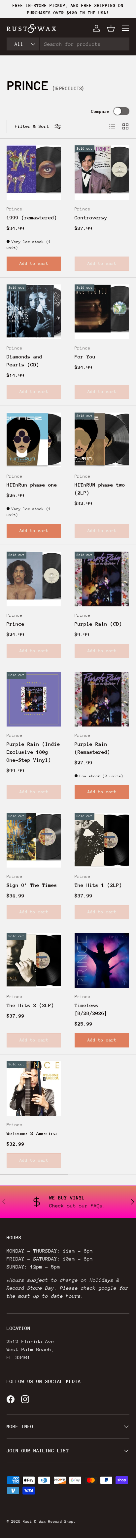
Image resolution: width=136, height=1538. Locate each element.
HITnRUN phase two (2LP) (100, 489)
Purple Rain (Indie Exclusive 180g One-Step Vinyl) (33, 752)
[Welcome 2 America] (34, 1088)
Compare (100, 111)
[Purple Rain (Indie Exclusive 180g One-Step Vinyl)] (34, 699)
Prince (15, 624)
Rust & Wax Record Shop (48, 1521)
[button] (111, 28)
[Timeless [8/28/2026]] (102, 960)
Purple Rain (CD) (98, 624)
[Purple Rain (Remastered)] (102, 699)
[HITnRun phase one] (34, 440)
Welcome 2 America (32, 1133)
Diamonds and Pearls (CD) (24, 360)
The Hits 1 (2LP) (98, 885)
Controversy (91, 217)
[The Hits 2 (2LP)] (34, 960)
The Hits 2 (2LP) (30, 1005)
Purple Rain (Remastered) (92, 748)
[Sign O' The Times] (34, 840)
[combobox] (68, 44)
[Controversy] (102, 172)
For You (85, 356)
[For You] (102, 311)
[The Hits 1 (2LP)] (102, 840)
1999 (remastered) (32, 217)
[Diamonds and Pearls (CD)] (34, 311)
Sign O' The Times (32, 885)
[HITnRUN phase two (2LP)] (102, 440)
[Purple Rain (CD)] (102, 579)
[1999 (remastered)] (34, 172)
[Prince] (34, 579)
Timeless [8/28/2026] (91, 1009)
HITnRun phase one (32, 485)
